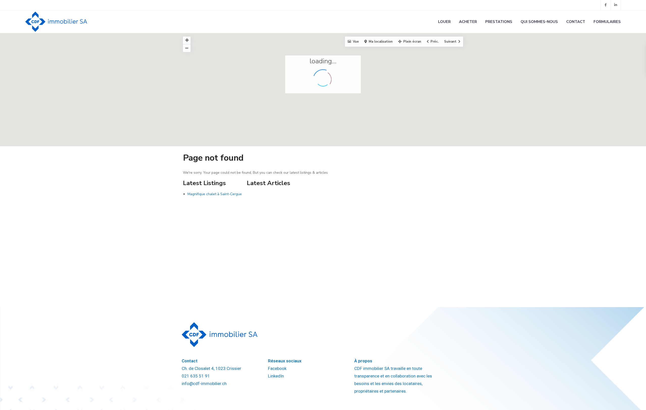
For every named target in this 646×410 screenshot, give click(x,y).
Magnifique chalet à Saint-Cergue (214, 194)
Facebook (277, 368)
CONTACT (575, 21)
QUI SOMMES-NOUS (539, 21)
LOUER (444, 21)
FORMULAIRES (607, 21)
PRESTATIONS (498, 21)
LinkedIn (276, 375)
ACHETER (468, 21)
